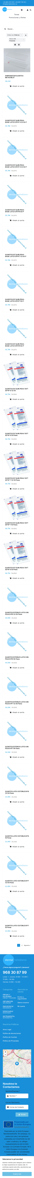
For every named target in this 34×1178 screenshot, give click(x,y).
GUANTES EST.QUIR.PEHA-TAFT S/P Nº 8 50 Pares (16, 568)
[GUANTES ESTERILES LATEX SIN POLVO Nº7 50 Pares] (17, 720)
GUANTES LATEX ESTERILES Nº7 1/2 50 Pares (17, 882)
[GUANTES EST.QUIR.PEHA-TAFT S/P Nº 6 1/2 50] (17, 362)
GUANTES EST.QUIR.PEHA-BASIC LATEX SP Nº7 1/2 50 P (15, 255)
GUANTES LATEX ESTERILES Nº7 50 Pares (17, 926)
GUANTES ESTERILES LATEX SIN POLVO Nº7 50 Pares (17, 747)
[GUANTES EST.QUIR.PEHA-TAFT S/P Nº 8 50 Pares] (17, 541)
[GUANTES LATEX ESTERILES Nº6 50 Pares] (17, 810)
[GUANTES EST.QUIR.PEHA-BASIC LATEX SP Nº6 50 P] (17, 184)
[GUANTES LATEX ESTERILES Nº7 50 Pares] (17, 899)
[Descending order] (26, 35)
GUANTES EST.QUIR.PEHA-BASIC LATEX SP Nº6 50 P (14, 211)
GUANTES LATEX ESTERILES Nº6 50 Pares (17, 837)
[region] (17, 1167)
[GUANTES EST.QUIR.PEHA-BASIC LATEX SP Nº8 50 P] (17, 318)
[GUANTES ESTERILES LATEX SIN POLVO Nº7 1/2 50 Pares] (17, 676)
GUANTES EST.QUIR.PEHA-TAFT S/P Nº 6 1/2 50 (16, 389)
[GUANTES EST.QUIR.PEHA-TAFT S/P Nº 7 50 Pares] (17, 497)
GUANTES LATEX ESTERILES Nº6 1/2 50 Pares (17, 792)
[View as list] (19, 44)
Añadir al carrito (18, 86)
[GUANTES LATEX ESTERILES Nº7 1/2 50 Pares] (17, 855)
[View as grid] (15, 44)
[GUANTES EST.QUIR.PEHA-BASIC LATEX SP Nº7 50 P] (17, 273)
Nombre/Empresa (13, 1091)
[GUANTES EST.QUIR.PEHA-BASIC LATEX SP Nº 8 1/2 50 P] (17, 139)
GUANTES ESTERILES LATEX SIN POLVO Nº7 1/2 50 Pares (17, 703)
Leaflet (18, 1076)
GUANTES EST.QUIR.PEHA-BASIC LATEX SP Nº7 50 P (14, 300)
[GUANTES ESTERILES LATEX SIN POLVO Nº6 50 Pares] (17, 631)
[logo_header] (7, 8)
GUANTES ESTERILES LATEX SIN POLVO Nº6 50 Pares (17, 658)
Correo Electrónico (13, 1102)
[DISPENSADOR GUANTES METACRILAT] (17, 49)
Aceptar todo (17, 1174)
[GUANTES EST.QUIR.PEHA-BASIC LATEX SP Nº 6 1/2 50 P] (17, 94)
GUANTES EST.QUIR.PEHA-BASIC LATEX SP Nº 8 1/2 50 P (16, 166)
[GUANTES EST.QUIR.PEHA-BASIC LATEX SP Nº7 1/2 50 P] (17, 228)
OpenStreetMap (26, 1076)
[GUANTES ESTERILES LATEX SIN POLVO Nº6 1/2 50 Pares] (17, 586)
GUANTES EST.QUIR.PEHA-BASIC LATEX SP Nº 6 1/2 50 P (16, 121)
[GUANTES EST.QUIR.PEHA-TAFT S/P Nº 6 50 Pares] (17, 407)
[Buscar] (30, 10)
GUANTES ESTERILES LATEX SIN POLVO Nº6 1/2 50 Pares (17, 613)
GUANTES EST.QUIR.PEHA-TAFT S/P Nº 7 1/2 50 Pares (16, 479)
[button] (17, 1063)
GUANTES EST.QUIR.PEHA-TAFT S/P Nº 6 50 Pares (16, 434)
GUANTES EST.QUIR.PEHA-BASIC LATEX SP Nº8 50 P (14, 345)
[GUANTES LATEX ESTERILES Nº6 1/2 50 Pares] (17, 765)
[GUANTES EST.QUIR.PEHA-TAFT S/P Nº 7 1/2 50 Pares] (17, 452)
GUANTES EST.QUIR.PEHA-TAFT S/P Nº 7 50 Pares (16, 524)
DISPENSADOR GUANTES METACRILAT (14, 76)
